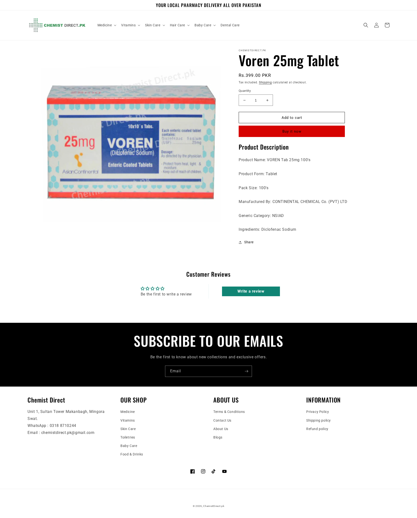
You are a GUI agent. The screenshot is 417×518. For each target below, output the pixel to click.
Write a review (250, 291)
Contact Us (222, 420)
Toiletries (127, 437)
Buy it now (291, 131)
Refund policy (317, 429)
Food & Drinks (131, 454)
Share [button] (249, 242)
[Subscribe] (246, 371)
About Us (220, 429)
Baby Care (128, 446)
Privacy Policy (317, 412)
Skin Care (128, 429)
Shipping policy (318, 420)
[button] (106, 25)
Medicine (127, 412)
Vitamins (127, 420)
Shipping (265, 82)
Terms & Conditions (229, 412)
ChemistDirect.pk (213, 506)
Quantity (245, 91)
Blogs (217, 437)
